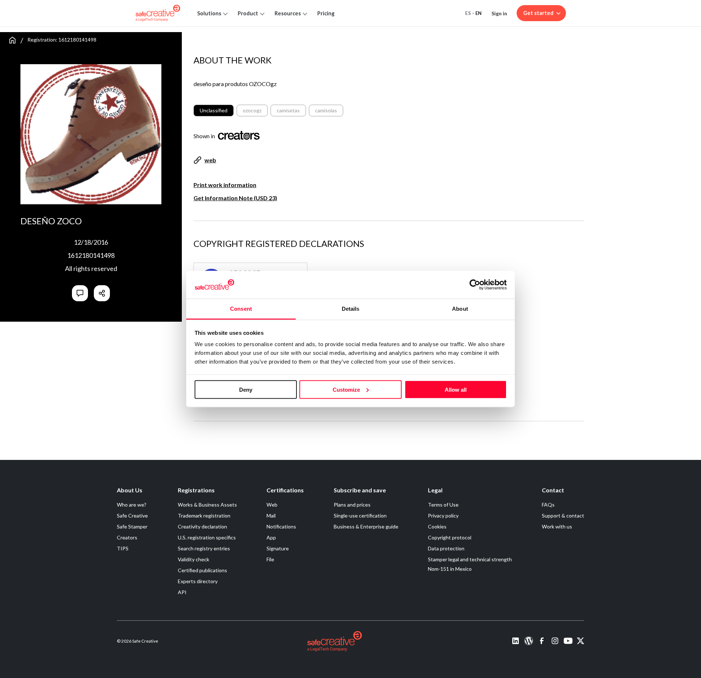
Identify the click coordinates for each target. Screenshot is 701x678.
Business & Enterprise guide (366, 526)
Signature (278, 548)
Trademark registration (204, 515)
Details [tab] (351, 309)
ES (468, 13)
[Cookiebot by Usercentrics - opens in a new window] (475, 284)
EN (478, 13)
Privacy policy (443, 515)
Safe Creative (132, 515)
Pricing (325, 13)
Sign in (499, 13)
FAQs (548, 504)
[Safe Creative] (158, 13)
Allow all (456, 389)
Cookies (437, 526)
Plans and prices (352, 504)
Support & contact (563, 515)
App (271, 537)
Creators (127, 537)
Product (248, 13)
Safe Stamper (132, 526)
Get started (538, 13)
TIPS (123, 548)
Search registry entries (204, 548)
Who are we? (131, 504)
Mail (271, 515)
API (182, 592)
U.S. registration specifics (207, 537)
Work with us (557, 526)
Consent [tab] (241, 309)
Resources (288, 13)
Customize (346, 389)
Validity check (193, 559)
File (270, 559)
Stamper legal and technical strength (470, 559)
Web (272, 504)
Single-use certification (360, 515)
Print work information (225, 184)
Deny (245, 389)
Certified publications (202, 570)
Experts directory (198, 581)
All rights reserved (91, 268)
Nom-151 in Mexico (450, 569)
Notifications (281, 526)
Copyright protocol (449, 537)
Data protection (446, 548)
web (210, 159)
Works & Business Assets (207, 504)
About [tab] (460, 309)
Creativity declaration (202, 526)
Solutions (209, 13)
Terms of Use (443, 504)
